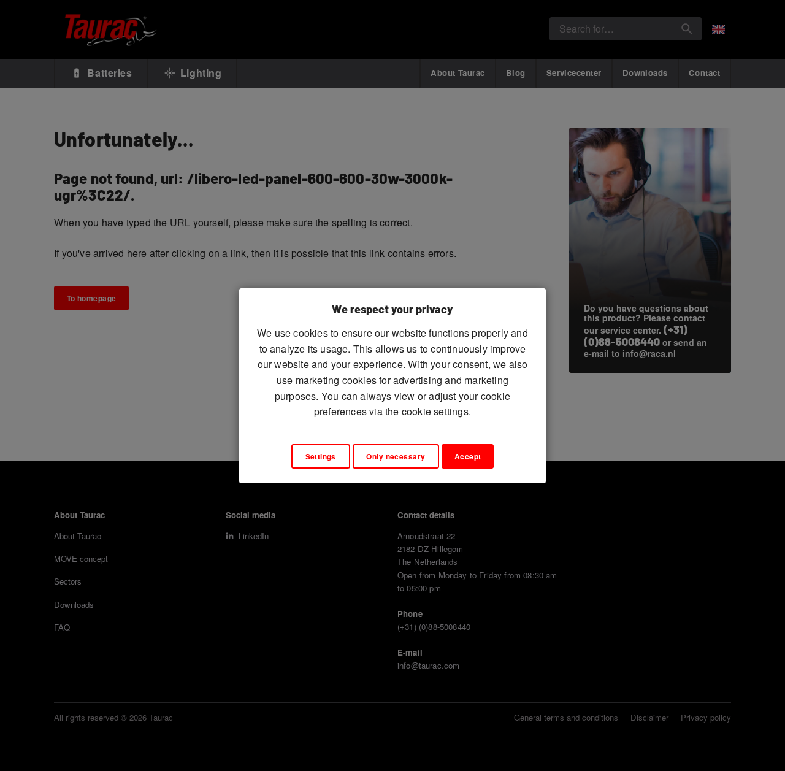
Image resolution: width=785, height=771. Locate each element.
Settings (320, 456)
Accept (467, 456)
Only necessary (395, 456)
